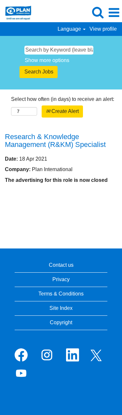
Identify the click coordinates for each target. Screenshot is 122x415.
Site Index (61, 308)
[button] (114, 12)
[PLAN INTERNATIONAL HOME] (16, 12)
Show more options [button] (47, 60)
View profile (103, 29)
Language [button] (70, 29)
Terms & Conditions (61, 293)
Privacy (61, 279)
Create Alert (64, 111)
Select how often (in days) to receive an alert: (62, 99)
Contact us (61, 265)
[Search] (97, 12)
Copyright (61, 322)
